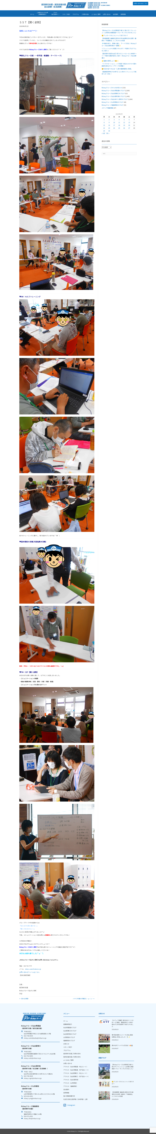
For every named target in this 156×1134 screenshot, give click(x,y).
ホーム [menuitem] (65, 1021)
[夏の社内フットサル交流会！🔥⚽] (104, 1049)
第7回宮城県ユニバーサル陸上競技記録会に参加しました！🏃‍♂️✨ (122, 1036)
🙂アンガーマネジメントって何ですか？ (115, 36)
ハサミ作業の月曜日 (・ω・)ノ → (83, 999)
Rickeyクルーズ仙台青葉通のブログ (113, 91)
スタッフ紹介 (66, 14)
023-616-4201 (28, 1096)
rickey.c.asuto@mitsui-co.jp (33, 969)
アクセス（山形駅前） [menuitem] (70, 1083)
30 (109, 131)
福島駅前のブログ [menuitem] (69, 1041)
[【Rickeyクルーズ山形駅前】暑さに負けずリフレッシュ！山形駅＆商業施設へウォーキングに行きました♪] (104, 1071)
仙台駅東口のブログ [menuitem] (69, 1031)
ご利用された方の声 (42, 13)
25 (119, 128)
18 (119, 125)
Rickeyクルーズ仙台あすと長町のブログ (115, 99)
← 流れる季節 (23, 999)
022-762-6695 (28, 1056)
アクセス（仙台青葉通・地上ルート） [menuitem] (75, 1067)
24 (114, 128)
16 (109, 125)
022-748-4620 (28, 1076)
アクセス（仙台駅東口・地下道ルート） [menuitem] (76, 1076)
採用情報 (123, 14)
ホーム (32, 14)
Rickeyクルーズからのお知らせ (112, 88)
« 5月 (103, 133)
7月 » (107, 133)
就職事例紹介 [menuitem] (67, 1024)
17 (114, 125)
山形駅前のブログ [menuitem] (69, 1037)
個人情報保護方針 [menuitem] (69, 1096)
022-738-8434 (28, 1036)
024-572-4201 (28, 1116)
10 (114, 122)
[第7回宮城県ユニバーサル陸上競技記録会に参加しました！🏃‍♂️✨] (104, 1038)
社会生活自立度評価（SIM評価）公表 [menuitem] (75, 1099)
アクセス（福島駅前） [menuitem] (70, 1086)
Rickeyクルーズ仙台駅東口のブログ (113, 93)
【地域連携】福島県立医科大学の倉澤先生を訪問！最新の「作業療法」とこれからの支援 (122, 1094)
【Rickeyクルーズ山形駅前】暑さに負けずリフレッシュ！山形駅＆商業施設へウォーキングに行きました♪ (122, 1067)
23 (109, 128)
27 (129, 128)
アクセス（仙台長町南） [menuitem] (71, 1080)
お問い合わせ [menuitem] (67, 1063)
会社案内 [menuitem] (66, 1090)
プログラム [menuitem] (67, 1050)
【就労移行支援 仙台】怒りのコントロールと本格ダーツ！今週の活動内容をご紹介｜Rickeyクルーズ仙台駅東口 (119, 56)
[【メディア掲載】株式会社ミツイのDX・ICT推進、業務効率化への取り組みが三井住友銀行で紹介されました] (104, 1021)
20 (129, 125)
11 (119, 122)
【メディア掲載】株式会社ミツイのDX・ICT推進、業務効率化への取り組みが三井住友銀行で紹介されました (122, 1023)
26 (124, 128)
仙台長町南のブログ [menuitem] (69, 1034)
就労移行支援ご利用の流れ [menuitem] (72, 1054)
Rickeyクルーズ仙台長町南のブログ (113, 96)
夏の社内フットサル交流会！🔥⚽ (122, 1045)
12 (124, 122)
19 (124, 125)
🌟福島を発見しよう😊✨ (110, 61)
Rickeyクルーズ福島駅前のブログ (112, 105)
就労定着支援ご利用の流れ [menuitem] (72, 1057)
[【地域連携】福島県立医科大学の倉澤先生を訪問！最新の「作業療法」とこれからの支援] (104, 1095)
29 (104, 131)
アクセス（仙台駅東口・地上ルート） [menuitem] (75, 1073)
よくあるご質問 (96, 14)
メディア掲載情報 (107, 108)
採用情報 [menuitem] (66, 1093)
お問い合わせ (106, 14)
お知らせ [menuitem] (66, 1044)
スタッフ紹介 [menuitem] (67, 1047)
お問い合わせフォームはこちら (29, 972)
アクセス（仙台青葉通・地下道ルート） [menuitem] (76, 1070)
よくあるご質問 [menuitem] (68, 1060)
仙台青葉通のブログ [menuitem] (69, 1028)
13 (129, 122)
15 (104, 125)
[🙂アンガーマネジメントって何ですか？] (104, 1084)
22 (104, 128)
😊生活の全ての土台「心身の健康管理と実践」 (117, 69)
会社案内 (115, 14)
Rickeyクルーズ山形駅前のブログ (112, 102)
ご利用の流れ (85, 14)
